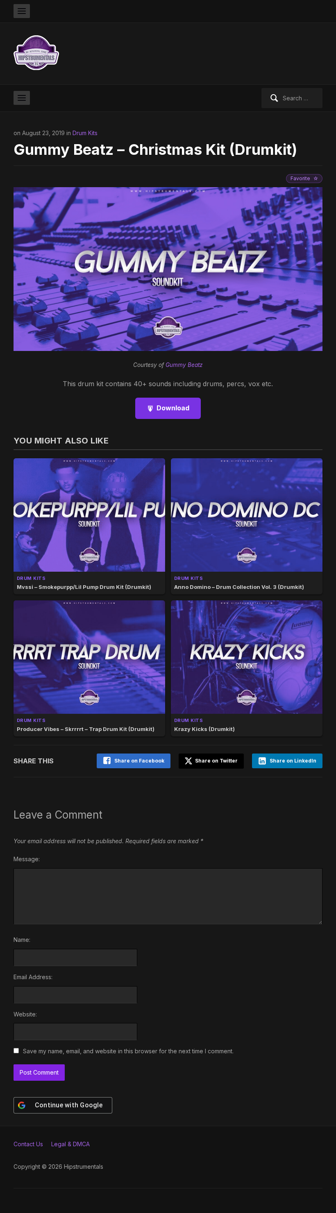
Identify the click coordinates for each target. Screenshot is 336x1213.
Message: (27, 858)
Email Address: (33, 976)
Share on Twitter (216, 761)
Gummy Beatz (184, 365)
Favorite (300, 178)
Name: (22, 939)
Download (173, 408)
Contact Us (28, 1144)
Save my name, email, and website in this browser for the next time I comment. (128, 1051)
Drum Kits (85, 132)
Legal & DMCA (70, 1144)
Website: (25, 1014)
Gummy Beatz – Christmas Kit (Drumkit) (155, 149)
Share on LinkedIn (293, 761)
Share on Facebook (139, 761)
